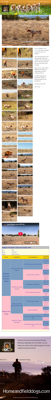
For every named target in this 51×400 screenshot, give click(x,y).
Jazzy (36, 50)
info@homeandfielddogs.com (43, 1)
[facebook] (36, 362)
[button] (47, 6)
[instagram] (40, 362)
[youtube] (43, 362)
